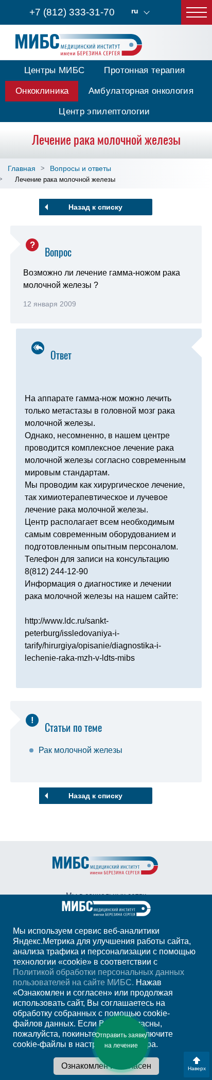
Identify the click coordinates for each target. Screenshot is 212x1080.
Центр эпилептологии (104, 111)
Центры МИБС (54, 70)
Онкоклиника (42, 91)
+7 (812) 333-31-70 (72, 12)
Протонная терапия (144, 70)
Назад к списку (95, 207)
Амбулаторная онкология (141, 91)
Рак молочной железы (80, 750)
